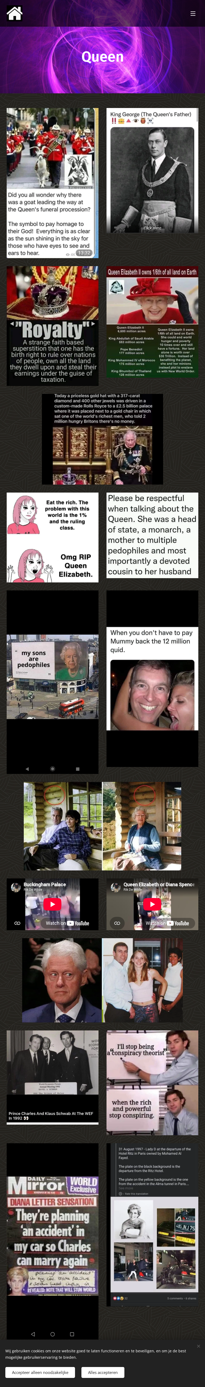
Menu (193, 13)
